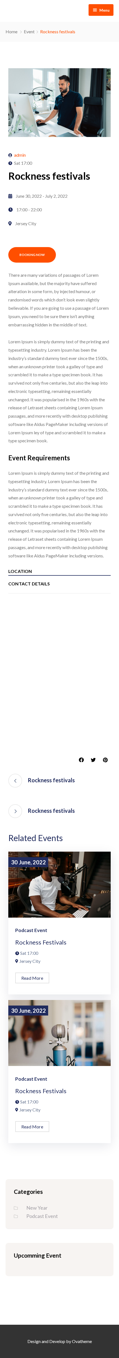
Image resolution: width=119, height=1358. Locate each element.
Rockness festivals (41, 942)
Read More (32, 978)
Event (29, 31)
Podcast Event (31, 930)
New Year (37, 1208)
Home (11, 31)
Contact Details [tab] (29, 583)
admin (20, 155)
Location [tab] (20, 571)
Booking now (32, 255)
